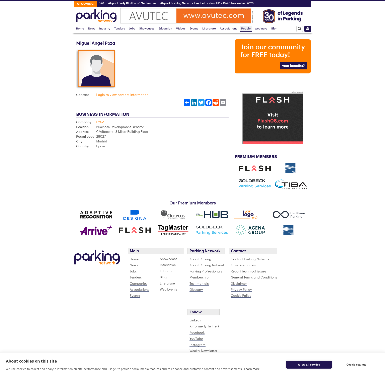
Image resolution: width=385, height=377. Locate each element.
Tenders (119, 28)
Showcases (146, 28)
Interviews (168, 265)
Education (165, 28)
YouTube (196, 338)
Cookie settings (356, 364)
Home (80, 28)
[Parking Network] (96, 14)
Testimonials (199, 283)
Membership (199, 277)
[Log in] (307, 29)
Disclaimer (239, 283)
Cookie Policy (241, 295)
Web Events (168, 289)
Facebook (197, 332)
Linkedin (195, 320)
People (246, 28)
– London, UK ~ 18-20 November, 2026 (201, 3)
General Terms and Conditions (254, 277)
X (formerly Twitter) (204, 326)
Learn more (252, 369)
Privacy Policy (241, 289)
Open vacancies (243, 265)
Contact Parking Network (250, 259)
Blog (274, 28)
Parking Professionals (205, 271)
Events (193, 28)
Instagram (197, 345)
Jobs (132, 28)
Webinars (261, 28)
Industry (104, 28)
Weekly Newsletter (203, 351)
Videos (180, 28)
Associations (228, 28)
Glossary (196, 289)
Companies (138, 283)
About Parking (200, 259)
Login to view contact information (122, 95)
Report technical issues (248, 271)
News (91, 28)
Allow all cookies (309, 364)
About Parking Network (207, 265)
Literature (209, 28)
